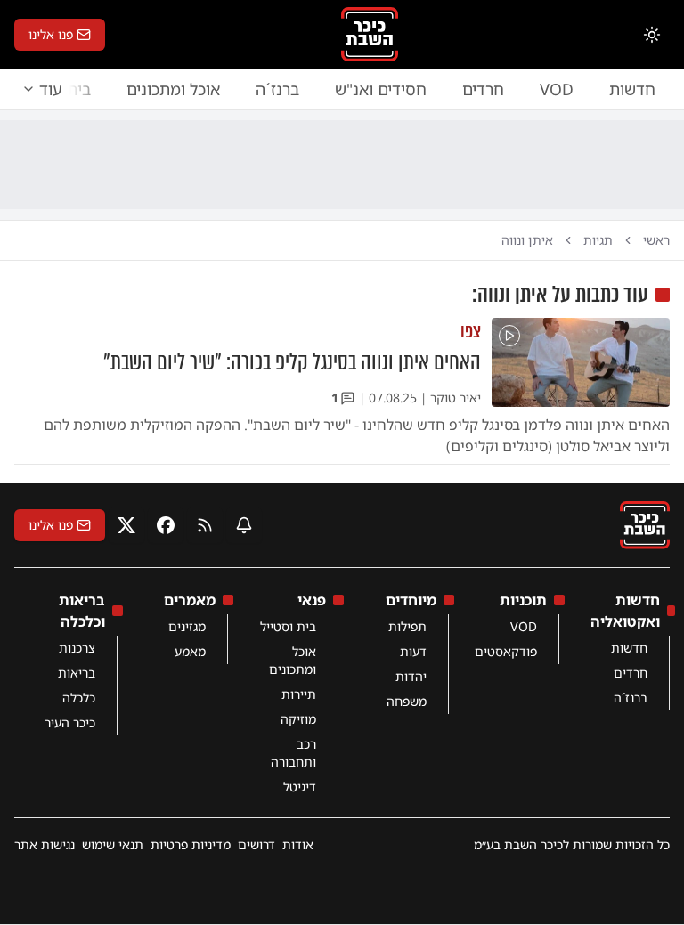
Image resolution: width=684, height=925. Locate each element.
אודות (298, 844)
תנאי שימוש (112, 844)
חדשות (632, 89)
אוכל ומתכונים (173, 89)
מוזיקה (298, 718)
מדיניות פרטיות (191, 844)
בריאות (76, 672)
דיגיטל (299, 786)
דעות (413, 651)
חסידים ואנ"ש (381, 89)
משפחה (407, 701)
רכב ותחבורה (293, 752)
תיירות (298, 694)
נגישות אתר (44, 844)
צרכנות (77, 647)
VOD (557, 89)
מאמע (190, 651)
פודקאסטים (506, 651)
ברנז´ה (277, 89)
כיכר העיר (70, 722)
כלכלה (78, 697)
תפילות (407, 626)
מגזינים (187, 626)
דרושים (256, 844)
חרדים (483, 89)
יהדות (411, 676)
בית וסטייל (288, 626)
